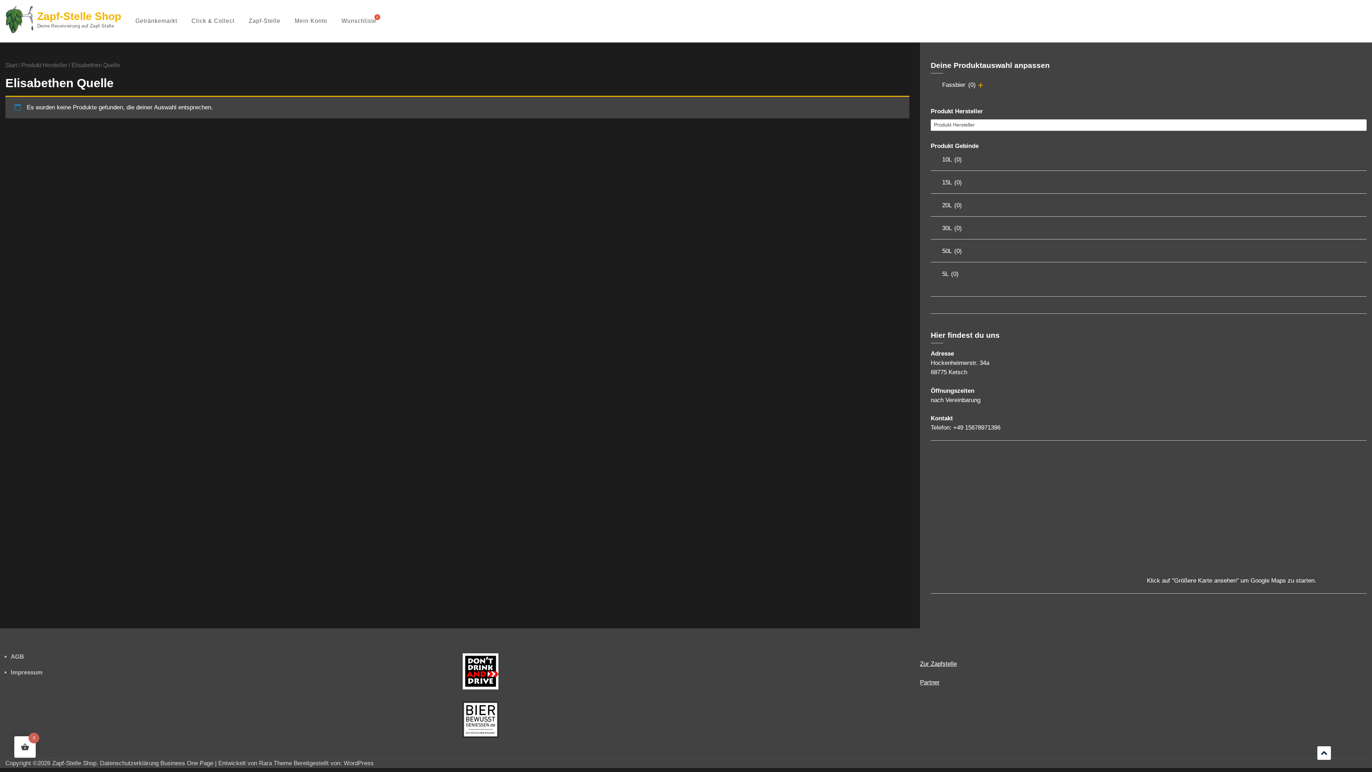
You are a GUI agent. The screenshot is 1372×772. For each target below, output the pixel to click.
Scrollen (1324, 753)
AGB (17, 656)
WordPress (359, 763)
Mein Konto (311, 21)
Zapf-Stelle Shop (79, 16)
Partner (930, 682)
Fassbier (959, 84)
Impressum (27, 672)
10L (952, 159)
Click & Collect (213, 21)
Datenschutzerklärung (129, 763)
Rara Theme (275, 763)
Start (11, 65)
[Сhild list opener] (980, 85)
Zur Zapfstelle (938, 663)
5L (950, 274)
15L (952, 182)
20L (952, 205)
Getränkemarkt (156, 21)
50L (952, 251)
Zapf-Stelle (264, 21)
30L (952, 228)
